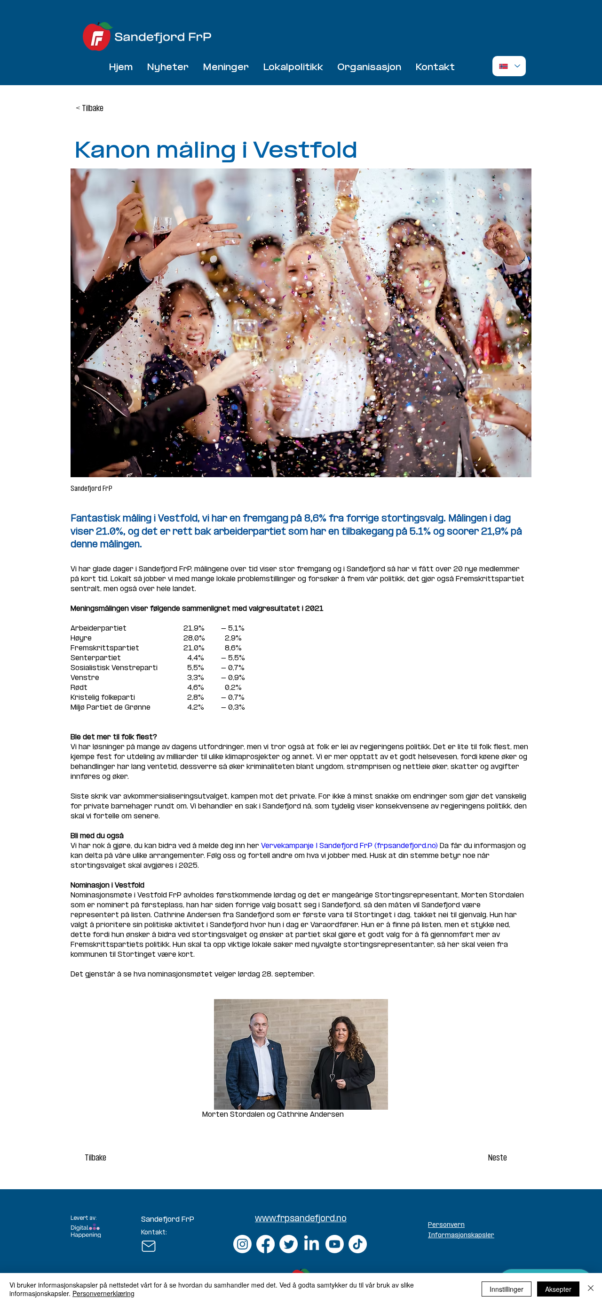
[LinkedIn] (311, 1244)
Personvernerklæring (103, 1293)
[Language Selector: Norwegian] (509, 66)
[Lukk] (590, 1289)
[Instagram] (242, 1244)
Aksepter (558, 1289)
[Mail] (148, 1246)
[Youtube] (334, 1244)
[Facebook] (265, 1244)
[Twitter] (288, 1244)
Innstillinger (506, 1289)
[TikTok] (358, 1244)
